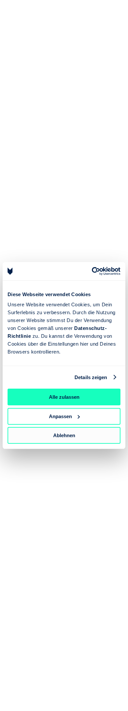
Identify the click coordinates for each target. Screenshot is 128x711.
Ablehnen (64, 435)
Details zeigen (91, 377)
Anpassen (60, 416)
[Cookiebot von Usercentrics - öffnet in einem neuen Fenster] (92, 271)
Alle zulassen (64, 397)
